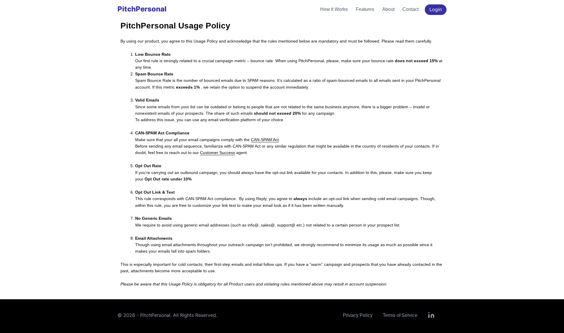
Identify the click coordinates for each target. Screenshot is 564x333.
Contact (410, 9)
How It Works (334, 9)
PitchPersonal (142, 9)
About (388, 9)
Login (435, 9)
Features (365, 9)
